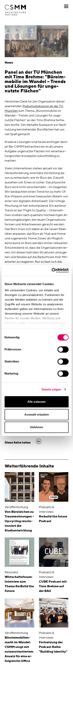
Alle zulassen (36, 401)
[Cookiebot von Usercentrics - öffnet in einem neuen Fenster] (52, 270)
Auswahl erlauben (36, 414)
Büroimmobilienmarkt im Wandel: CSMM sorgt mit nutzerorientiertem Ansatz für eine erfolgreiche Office (19, 649)
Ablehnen (36, 427)
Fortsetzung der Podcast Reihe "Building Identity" (53, 646)
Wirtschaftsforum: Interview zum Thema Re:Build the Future (19, 584)
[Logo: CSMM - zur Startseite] (15, 10)
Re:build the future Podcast (53, 519)
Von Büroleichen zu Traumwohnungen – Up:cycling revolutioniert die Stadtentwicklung (19, 521)
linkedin (38, 441)
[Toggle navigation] (66, 6)
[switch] (63, 349)
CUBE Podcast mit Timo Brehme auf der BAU (53, 586)
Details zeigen (51, 389)
